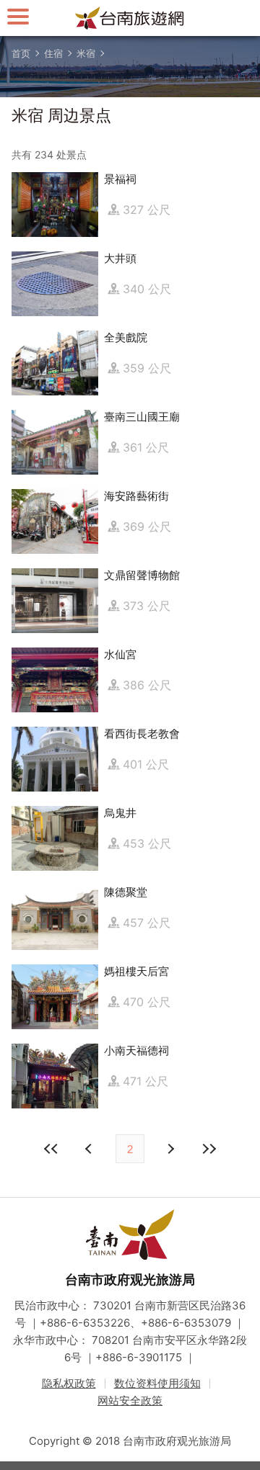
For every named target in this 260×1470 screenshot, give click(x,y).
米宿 (86, 53)
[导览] (18, 16)
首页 (21, 53)
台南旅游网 (130, 18)
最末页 (208, 1148)
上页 (169, 1148)
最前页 (51, 1148)
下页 (90, 1148)
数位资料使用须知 (157, 1383)
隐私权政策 (69, 1383)
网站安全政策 (130, 1400)
